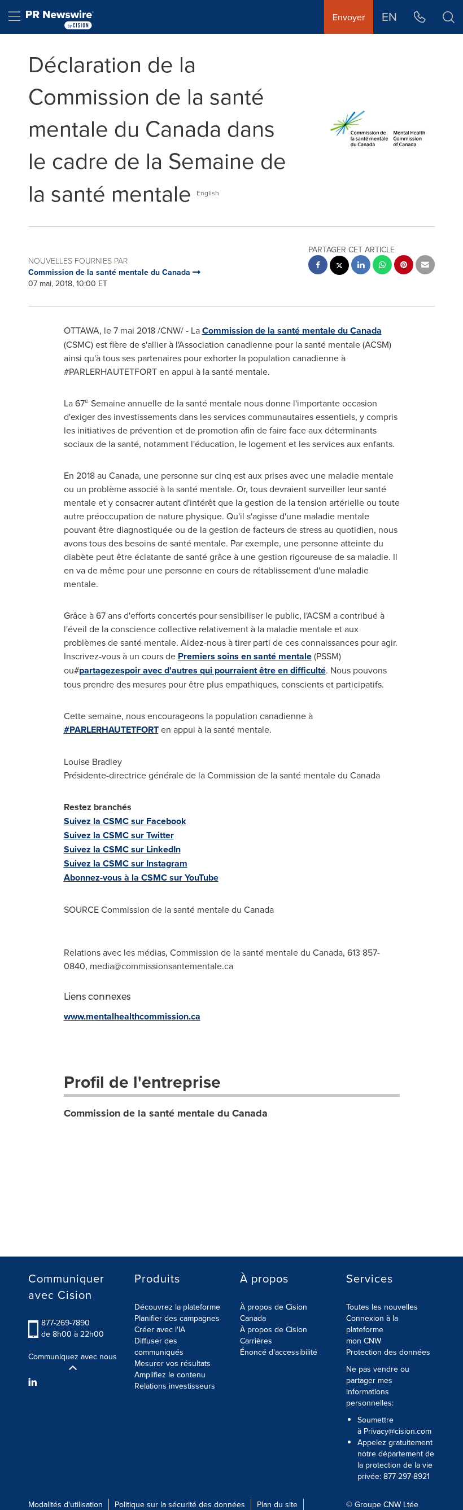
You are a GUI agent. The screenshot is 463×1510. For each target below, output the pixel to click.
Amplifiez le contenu (170, 1374)
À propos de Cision (273, 1329)
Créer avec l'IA (159, 1329)
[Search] (448, 17)
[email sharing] (425, 266)
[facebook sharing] (317, 266)
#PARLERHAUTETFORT (111, 729)
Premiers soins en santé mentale (245, 656)
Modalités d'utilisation (65, 1504)
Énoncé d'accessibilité (278, 1352)
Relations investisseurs (174, 1385)
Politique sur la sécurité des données (180, 1504)
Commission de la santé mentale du (292, 330)
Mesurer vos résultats (172, 1363)
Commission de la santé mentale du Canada (166, 1113)
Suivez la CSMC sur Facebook (125, 821)
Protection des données (388, 1352)
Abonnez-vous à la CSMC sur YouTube (141, 877)
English (207, 193)
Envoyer (349, 17)
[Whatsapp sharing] (382, 266)
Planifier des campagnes (177, 1318)
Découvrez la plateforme (177, 1306)
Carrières (256, 1340)
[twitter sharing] (339, 267)
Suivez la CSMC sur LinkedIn (122, 849)
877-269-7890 (65, 1322)
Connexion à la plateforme (372, 1323)
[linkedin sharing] (360, 266)
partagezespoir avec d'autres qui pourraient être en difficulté (202, 670)
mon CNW (363, 1340)
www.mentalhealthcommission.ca (132, 1016)
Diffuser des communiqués (159, 1346)
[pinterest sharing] (403, 266)
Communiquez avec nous (72, 1356)
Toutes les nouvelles (382, 1306)
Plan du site (277, 1504)
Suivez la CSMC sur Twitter (119, 835)
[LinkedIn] (34, 1382)
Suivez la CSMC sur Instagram (125, 863)
